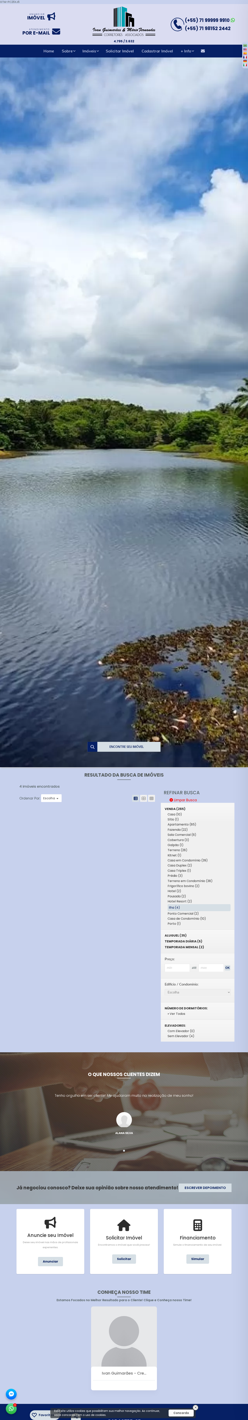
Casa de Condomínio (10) (187, 918)
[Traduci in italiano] (245, 64)
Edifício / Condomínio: (182, 984)
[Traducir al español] (245, 53)
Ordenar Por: (30, 798)
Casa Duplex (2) (180, 865)
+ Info (186, 51)
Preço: (170, 959)
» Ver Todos (176, 1014)
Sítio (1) (173, 819)
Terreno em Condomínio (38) (190, 881)
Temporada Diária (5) (183, 941)
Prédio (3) (175, 875)
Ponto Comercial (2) (183, 913)
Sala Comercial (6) (182, 835)
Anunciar (50, 1261)
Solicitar (124, 1259)
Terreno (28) (177, 850)
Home (48, 51)
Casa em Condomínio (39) (188, 860)
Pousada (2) (177, 896)
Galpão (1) (175, 845)
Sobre (67, 51)
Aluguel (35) (176, 935)
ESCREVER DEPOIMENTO (205, 1187)
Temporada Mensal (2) (184, 947)
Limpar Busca (185, 800)
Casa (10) (175, 814)
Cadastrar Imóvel (157, 51)
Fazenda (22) (178, 829)
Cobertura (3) (178, 840)
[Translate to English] (245, 49)
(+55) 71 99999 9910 (208, 20)
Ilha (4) (174, 907)
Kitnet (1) (174, 855)
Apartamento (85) (182, 824)
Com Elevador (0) (181, 1031)
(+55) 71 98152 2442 (208, 28)
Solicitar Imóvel (120, 51)
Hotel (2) (174, 891)
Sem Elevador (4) (181, 1036)
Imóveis (89, 51)
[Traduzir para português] (245, 45)
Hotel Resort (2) (180, 901)
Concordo (181, 1413)
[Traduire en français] (245, 57)
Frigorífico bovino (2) (184, 886)
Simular (197, 1259)
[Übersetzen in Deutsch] (245, 61)
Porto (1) (174, 923)
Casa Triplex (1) (179, 870)
